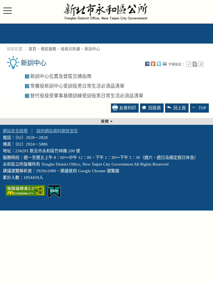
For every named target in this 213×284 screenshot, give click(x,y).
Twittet (159, 64)
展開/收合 (106, 121)
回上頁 (179, 108)
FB (147, 64)
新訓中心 (92, 49)
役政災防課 (70, 49)
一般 (194, 64)
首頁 (32, 49)
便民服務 (48, 49)
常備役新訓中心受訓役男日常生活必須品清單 (77, 86)
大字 (201, 64)
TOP (202, 108)
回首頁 (154, 108)
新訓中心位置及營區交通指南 (61, 76)
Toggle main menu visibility (9, 10)
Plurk (153, 64)
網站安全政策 (15, 131)
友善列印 (165, 64)
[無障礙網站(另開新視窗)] (25, 190)
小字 (188, 64)
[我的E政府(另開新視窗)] (54, 191)
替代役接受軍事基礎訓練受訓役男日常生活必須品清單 (86, 95)
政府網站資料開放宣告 (57, 131)
